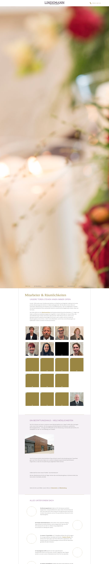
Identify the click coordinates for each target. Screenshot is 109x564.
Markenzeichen (46, 312)
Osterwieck (54, 488)
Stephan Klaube (66, 537)
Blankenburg (63, 488)
